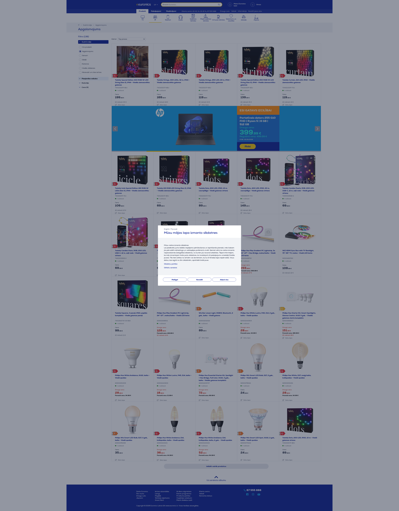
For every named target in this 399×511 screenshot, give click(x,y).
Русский (174, 229)
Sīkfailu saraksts (170, 268)
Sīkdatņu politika (170, 264)
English (166, 229)
